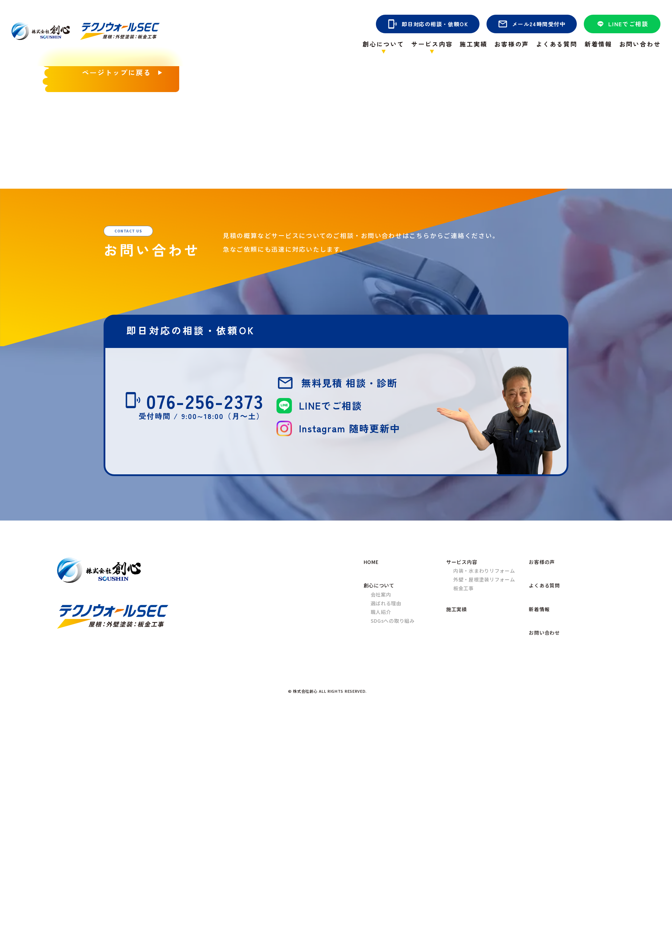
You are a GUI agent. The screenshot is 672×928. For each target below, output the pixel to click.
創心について (379, 585)
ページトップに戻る (116, 72)
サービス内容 (461, 561)
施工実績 (473, 44)
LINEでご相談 (628, 24)
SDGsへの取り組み (393, 620)
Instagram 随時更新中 (349, 428)
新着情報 (598, 44)
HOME (371, 561)
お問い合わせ (640, 44)
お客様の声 (511, 44)
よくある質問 (557, 44)
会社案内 (381, 594)
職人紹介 (381, 611)
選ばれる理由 (386, 603)
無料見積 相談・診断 (349, 383)
